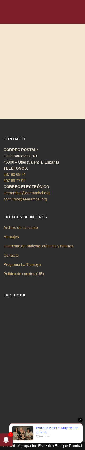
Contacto (11, 255)
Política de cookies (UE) (24, 274)
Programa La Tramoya (22, 265)
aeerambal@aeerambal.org (27, 193)
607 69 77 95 (15, 181)
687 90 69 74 (15, 175)
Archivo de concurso (21, 228)
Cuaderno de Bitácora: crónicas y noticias (38, 246)
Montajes (11, 237)
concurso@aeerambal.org (25, 199)
